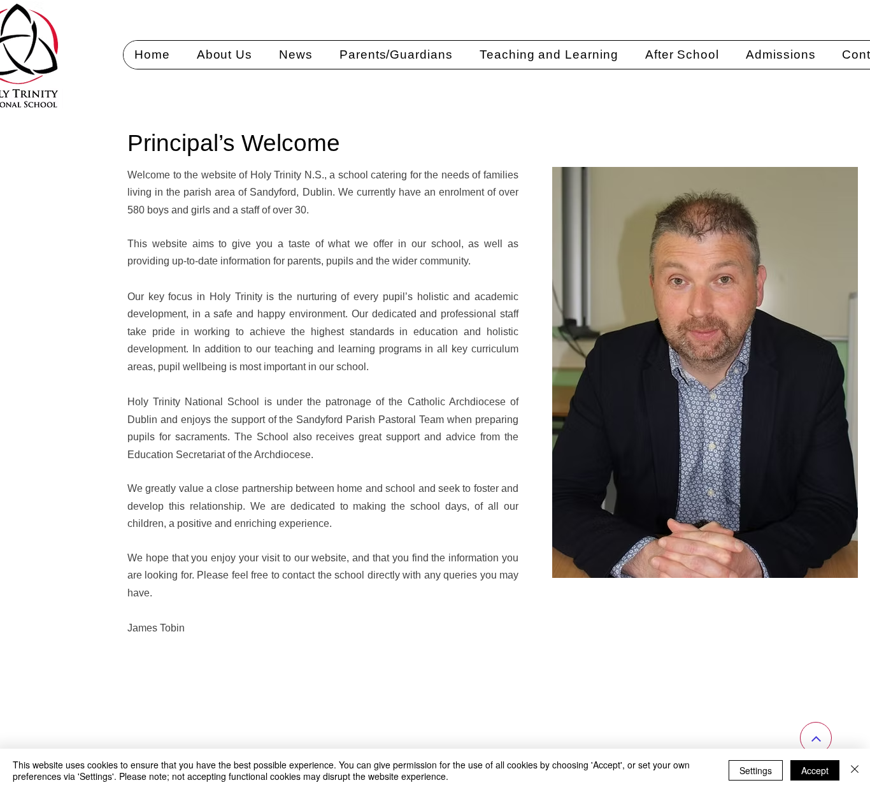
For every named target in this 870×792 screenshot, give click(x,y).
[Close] (854, 770)
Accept (815, 770)
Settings (755, 770)
